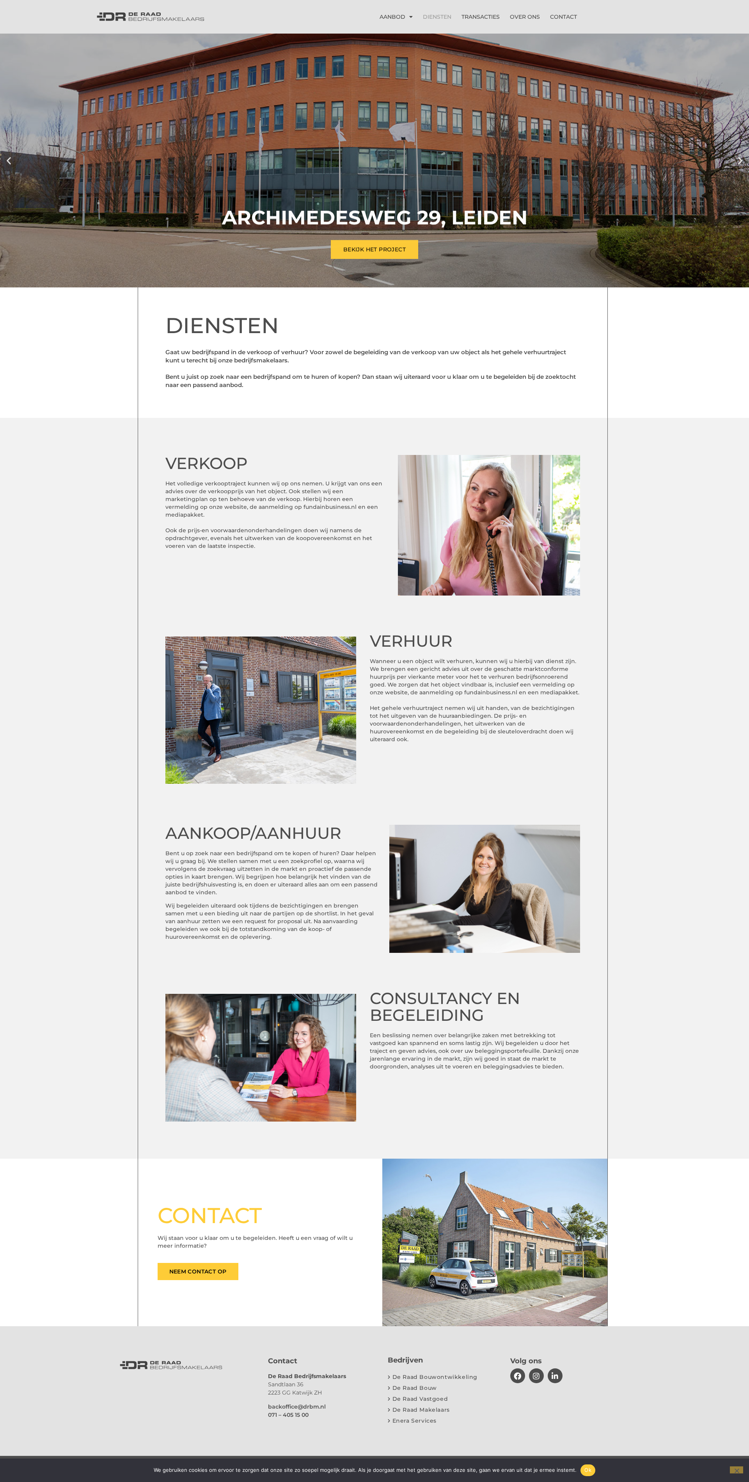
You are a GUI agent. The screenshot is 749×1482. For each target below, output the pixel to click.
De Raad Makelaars (421, 1409)
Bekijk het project (374, 248)
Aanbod (392, 16)
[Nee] (736, 1469)
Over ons (525, 16)
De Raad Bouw (414, 1387)
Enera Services (414, 1420)
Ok (587, 1470)
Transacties (480, 16)
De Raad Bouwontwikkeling (434, 1376)
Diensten (437, 16)
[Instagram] (536, 1375)
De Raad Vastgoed (420, 1398)
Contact (563, 16)
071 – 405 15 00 (288, 1414)
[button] (9, 161)
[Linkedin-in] (555, 1375)
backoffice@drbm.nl (297, 1406)
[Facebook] (517, 1375)
